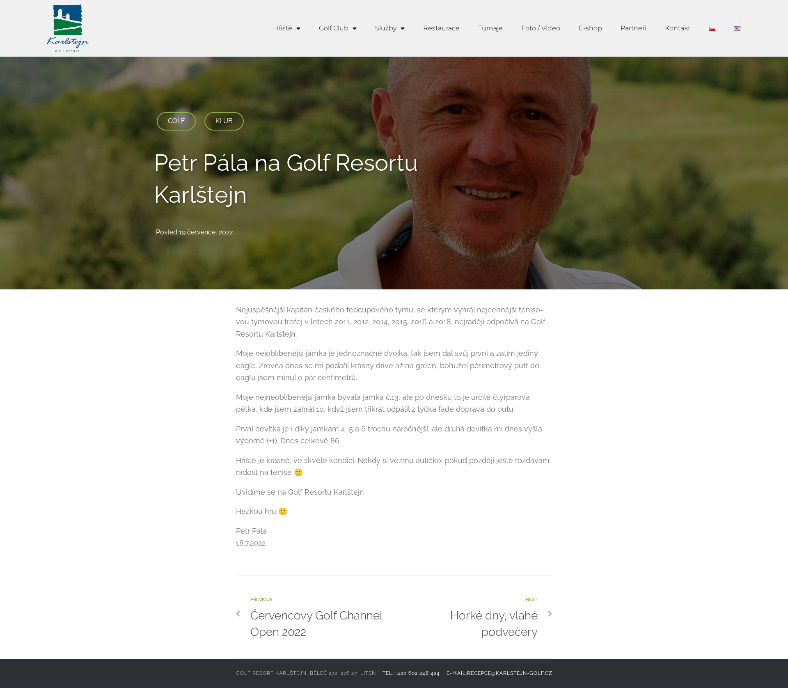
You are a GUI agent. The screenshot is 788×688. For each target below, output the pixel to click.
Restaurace (441, 28)
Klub (224, 121)
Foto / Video (540, 28)
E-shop (590, 28)
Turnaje (490, 28)
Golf (176, 121)
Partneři (633, 28)
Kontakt (677, 28)
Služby (385, 28)
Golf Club (333, 28)
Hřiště (282, 28)
